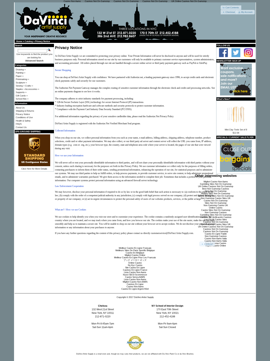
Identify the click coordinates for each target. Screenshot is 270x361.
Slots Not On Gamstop (216, 191)
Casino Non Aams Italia (216, 238)
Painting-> (20, 73)
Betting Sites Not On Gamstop (215, 193)
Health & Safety (23, 121)
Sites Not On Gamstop (216, 203)
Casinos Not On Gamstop (215, 222)
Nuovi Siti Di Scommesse (135, 274)
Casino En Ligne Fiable (216, 234)
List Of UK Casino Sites (215, 219)
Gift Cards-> (22, 95)
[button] (231, 7)
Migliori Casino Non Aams (216, 181)
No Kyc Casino (135, 265)
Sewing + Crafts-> (24, 86)
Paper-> (20, 76)
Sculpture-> (21, 82)
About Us (20, 108)
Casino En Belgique (135, 253)
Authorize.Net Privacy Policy (159, 116)
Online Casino (215, 207)
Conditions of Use (24, 117)
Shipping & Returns (25, 111)
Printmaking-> (22, 79)
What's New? (223, 99)
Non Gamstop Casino (215, 243)
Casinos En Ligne (135, 284)
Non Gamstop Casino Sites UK (215, 198)
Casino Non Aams (135, 286)
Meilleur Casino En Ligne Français (135, 248)
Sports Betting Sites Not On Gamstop (216, 196)
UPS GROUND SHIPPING (28, 131)
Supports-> (21, 92)
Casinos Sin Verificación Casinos (215, 217)
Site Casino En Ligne (135, 267)
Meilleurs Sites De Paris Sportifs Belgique (135, 250)
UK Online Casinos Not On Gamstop (215, 186)
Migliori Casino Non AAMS (135, 282)
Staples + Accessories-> (27, 89)
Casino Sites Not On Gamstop (215, 210)
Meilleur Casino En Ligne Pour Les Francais (135, 257)
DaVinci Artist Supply (144, 297)
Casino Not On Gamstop (216, 200)
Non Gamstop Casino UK (216, 205)
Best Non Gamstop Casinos (215, 189)
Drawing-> (21, 69)
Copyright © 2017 (125, 297)
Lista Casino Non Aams (135, 272)
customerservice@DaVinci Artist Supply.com (172, 233)
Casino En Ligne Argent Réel (135, 289)
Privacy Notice (42, 41)
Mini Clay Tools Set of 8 (236, 129)
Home (19, 41)
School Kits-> (22, 99)
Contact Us (21, 127)
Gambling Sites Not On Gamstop (215, 184)
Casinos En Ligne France (135, 270)
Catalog (29, 41)
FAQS (19, 124)
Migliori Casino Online (215, 245)
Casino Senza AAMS (135, 277)
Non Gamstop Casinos (216, 212)
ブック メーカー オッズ (135, 260)
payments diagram (72, 91)
